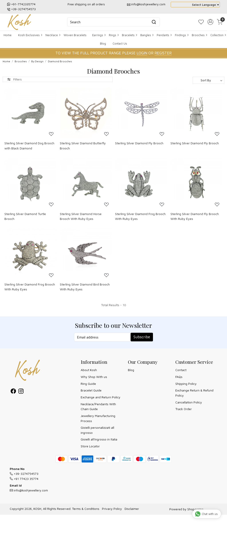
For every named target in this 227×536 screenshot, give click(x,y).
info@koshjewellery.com (148, 4)
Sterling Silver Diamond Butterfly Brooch (83, 145)
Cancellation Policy (188, 402)
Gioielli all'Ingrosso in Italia (99, 439)
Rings (112, 35)
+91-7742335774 (23, 4)
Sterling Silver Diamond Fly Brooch (139, 143)
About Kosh (89, 370)
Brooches (198, 35)
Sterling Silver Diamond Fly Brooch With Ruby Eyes (194, 216)
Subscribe (141, 337)
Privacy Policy (112, 509)
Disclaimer (132, 509)
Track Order (183, 409)
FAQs (178, 377)
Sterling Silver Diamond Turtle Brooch (25, 216)
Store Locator (90, 446)
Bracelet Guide (91, 390)
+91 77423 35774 (25, 479)
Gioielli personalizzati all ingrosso (97, 430)
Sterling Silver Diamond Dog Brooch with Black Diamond (29, 145)
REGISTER (163, 53)
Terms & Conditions (85, 509)
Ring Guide (88, 383)
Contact (180, 370)
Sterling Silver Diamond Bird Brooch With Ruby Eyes (85, 286)
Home (8, 35)
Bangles (145, 35)
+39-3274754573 (23, 9)
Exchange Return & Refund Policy (194, 392)
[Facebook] (13, 392)
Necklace (51, 35)
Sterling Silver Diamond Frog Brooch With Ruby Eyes (140, 216)
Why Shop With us (94, 377)
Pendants (163, 35)
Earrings (97, 35)
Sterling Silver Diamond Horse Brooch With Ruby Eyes (81, 216)
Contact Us (120, 43)
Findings (180, 35)
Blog (103, 43)
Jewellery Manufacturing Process (98, 418)
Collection (216, 35)
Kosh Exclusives (29, 35)
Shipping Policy (186, 383)
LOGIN (142, 53)
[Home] (19, 22)
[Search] (154, 22)
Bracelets (128, 35)
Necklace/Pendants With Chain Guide (98, 406)
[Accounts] (210, 22)
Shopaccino (195, 509)
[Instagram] (21, 392)
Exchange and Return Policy (100, 397)
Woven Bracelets (75, 35)
